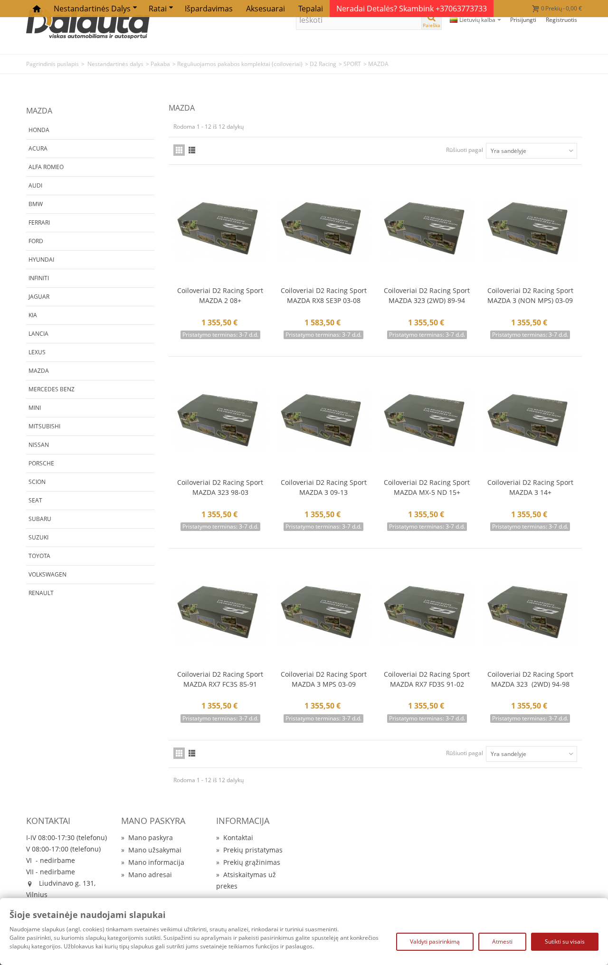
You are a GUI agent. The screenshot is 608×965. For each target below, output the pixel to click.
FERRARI (39, 222)
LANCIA (38, 334)
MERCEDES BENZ (51, 389)
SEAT (35, 500)
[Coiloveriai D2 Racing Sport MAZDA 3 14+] (531, 421)
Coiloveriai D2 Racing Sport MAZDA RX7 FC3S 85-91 (220, 679)
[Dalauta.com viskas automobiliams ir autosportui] (88, 23)
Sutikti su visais (565, 941)
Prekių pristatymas (249, 849)
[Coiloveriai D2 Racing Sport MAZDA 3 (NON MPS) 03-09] (531, 229)
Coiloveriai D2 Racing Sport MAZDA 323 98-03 (220, 487)
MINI (34, 408)
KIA (32, 315)
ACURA (38, 148)
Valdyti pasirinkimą (435, 941)
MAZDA (38, 371)
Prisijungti (523, 20)
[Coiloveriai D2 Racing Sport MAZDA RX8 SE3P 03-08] (324, 229)
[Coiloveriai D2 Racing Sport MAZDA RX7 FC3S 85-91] (220, 613)
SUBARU (39, 519)
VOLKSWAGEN (47, 574)
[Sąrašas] (192, 150)
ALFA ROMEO (46, 167)
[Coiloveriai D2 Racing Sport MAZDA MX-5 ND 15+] (427, 421)
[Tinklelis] (179, 150)
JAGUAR (38, 297)
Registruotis (561, 20)
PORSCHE (41, 463)
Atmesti (502, 941)
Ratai (158, 8)
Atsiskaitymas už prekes (246, 880)
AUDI (35, 185)
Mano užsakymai (151, 849)
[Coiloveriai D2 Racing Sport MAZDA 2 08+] (220, 229)
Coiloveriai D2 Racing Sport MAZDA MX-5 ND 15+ (427, 487)
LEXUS (37, 352)
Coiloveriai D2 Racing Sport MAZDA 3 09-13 (324, 487)
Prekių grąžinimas (248, 862)
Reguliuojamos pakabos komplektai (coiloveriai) (240, 64)
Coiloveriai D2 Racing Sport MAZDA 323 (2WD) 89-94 (427, 295)
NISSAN (38, 445)
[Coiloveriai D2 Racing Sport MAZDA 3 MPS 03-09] (324, 613)
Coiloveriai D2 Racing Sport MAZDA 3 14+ (530, 487)
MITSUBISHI (44, 426)
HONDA (38, 130)
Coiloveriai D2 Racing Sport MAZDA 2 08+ (220, 295)
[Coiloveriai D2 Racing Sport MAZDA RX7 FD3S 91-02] (427, 613)
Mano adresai (146, 874)
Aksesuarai (265, 8)
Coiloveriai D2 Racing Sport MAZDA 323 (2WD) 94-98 (530, 679)
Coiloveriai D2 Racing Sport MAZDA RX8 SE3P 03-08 (324, 295)
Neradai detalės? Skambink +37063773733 (411, 8)
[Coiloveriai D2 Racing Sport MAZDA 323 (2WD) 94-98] (531, 613)
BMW (35, 204)
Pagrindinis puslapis (52, 64)
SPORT (352, 64)
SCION (37, 482)
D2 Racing (323, 64)
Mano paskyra (147, 837)
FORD (35, 241)
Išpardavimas (209, 8)
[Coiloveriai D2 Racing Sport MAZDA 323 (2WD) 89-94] (427, 229)
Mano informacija (152, 862)
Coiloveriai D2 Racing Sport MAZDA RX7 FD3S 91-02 (427, 679)
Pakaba (160, 64)
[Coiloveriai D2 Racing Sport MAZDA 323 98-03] (220, 421)
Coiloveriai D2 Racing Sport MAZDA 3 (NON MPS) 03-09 (530, 295)
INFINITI (38, 278)
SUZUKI (38, 537)
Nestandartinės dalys (92, 8)
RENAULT (41, 593)
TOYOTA (39, 556)
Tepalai (310, 8)
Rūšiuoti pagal (464, 150)
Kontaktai (234, 837)
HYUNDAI (41, 259)
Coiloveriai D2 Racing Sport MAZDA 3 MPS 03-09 (324, 679)
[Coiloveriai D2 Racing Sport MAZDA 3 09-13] (324, 421)
